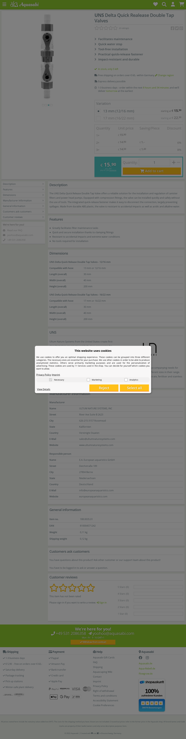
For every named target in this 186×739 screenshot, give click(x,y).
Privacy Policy (43, 374)
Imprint (56, 374)
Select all (134, 387)
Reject (104, 387)
